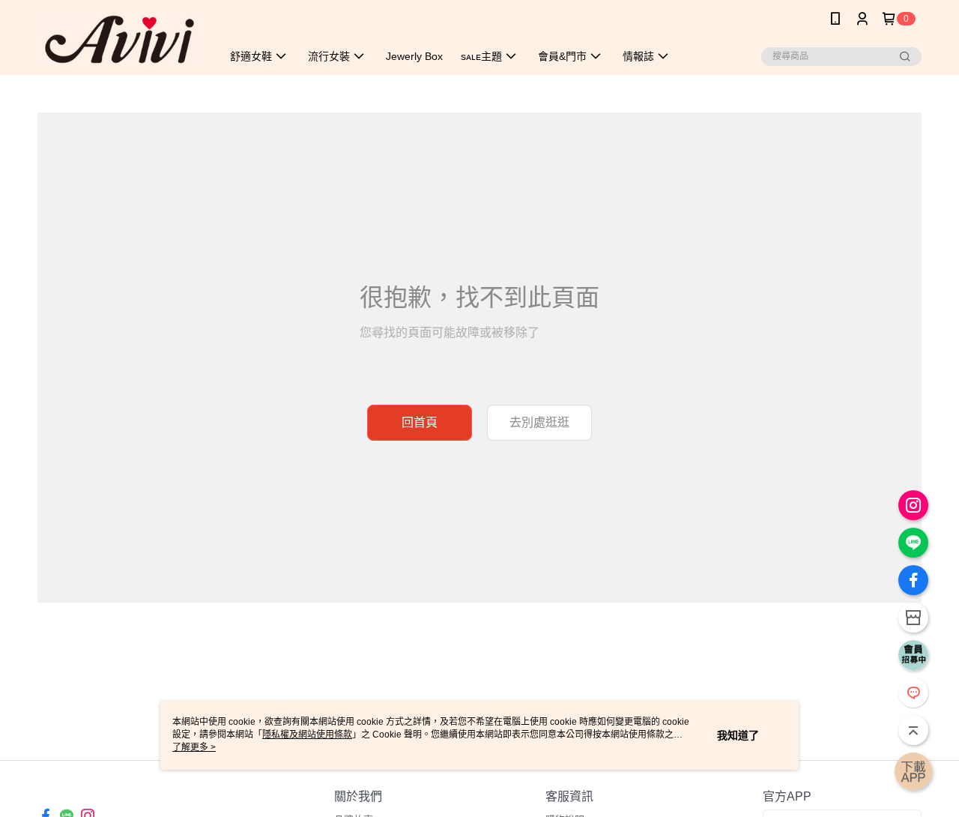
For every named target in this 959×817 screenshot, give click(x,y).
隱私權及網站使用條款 (307, 734)
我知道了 (738, 735)
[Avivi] (120, 39)
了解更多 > (194, 747)
